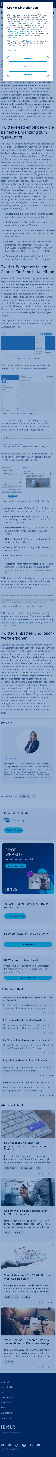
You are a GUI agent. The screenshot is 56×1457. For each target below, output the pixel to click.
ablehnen (11, 38)
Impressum (12, 50)
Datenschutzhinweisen (17, 33)
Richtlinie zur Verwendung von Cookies (24, 30)
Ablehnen (28, 74)
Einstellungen (30, 23)
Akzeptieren (30, 41)
